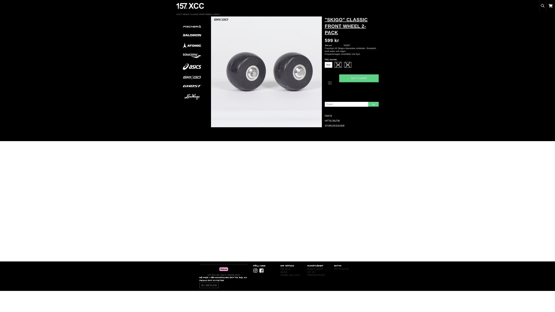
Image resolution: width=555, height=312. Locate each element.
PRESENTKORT (316, 275)
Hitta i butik (359, 87)
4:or (328, 65)
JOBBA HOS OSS (290, 275)
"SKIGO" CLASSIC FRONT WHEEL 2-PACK (201, 14)
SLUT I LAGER (359, 78)
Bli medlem (209, 285)
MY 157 (311, 272)
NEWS (283, 272)
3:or (348, 65)
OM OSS (285, 269)
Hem (178, 14)
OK (373, 104)
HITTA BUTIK (341, 269)
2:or (338, 65)
